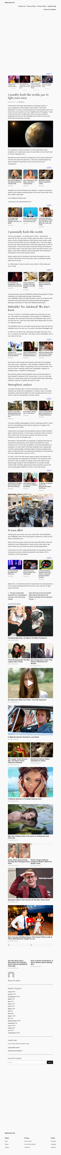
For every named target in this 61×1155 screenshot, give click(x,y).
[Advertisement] (30, 24)
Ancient (10, 991)
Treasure (10, 1028)
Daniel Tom (21, 102)
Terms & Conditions (50, 9)
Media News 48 (9, 2)
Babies (9, 999)
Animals (10, 994)
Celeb (9, 1003)
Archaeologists (12, 996)
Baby (9, 1001)
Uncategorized (12, 1032)
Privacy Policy (31, 6)
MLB (9, 1011)
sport (9, 1025)
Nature (10, 1016)
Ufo (9, 1030)
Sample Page (52, 6)
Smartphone (11, 1023)
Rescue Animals (12, 1020)
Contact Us (21, 6)
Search (50, 1062)
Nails (9, 1013)
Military (10, 1008)
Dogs (9, 1006)
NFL (9, 1018)
